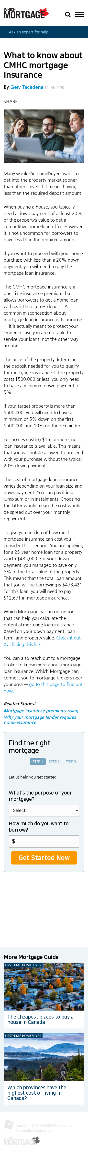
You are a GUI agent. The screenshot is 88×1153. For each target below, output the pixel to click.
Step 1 (38, 761)
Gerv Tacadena (27, 87)
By (23, 87)
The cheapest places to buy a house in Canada (40, 1019)
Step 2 (54, 761)
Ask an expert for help (29, 32)
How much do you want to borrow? (39, 827)
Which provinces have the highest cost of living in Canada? (36, 1093)
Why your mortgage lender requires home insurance (40, 720)
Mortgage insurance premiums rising (41, 710)
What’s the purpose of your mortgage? (40, 796)
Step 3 (71, 761)
